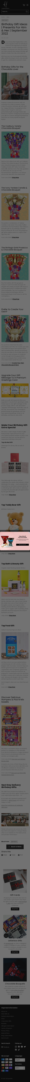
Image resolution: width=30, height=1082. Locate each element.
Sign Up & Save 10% (22, 544)
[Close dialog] (29, 532)
